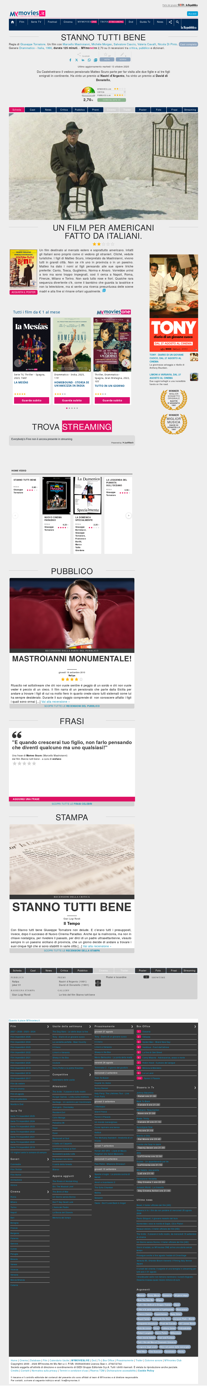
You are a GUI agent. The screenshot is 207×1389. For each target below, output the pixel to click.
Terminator (170, 1351)
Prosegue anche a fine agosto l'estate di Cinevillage (161, 1255)
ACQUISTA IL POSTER (23, 292)
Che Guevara (155, 1351)
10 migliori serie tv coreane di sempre (29, 1152)
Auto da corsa (144, 1328)
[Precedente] (15, 515)
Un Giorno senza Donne (64, 1196)
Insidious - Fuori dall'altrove (155, 1047)
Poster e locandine (116, 977)
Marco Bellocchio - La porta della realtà (113, 1057)
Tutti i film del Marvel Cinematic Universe (157, 1342)
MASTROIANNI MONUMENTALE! (72, 658)
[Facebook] (70, 60)
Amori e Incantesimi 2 (105, 1182)
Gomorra (167, 1295)
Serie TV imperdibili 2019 (23, 1147)
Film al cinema (17, 1088)
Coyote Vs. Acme (103, 1083)
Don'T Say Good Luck (63, 1202)
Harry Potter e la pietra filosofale (68, 1067)
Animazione (16, 1179)
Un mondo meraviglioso (106, 1122)
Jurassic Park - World (184, 1318)
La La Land (147, 1073)
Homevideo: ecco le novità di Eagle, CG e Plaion (160, 1223)
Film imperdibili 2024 (21, 1041)
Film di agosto (17, 1093)
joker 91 (16, 984)
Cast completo (188, 44)
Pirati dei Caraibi (168, 1323)
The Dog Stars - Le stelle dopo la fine (70, 1031)
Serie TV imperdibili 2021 (23, 1136)
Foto (158, 109)
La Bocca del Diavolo (63, 1212)
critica (133, 48)
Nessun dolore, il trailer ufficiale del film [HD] (158, 1228)
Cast (32, 109)
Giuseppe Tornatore (32, 44)
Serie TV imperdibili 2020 (23, 1142)
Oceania (146, 1031)
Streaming (190, 109)
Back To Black (143, 1101)
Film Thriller (16, 1169)
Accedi (192, 13)
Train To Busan (102, 1077)
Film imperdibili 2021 (21, 1057)
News (48, 109)
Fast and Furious (166, 1337)
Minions (141, 1295)
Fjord (55, 1133)
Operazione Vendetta (147, 1178)
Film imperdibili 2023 (21, 1047)
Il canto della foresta (62, 1164)
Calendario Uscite (59, 1360)
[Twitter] (77, 60)
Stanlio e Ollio (143, 1135)
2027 (13, 1031)
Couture (56, 1062)
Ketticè (98, 1132)
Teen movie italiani (146, 1337)
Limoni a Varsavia (61, 1052)
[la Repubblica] (180, 7)
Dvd (94, 1360)
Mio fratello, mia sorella (148, 1170)
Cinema (24, 1360)
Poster (143, 109)
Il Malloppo (100, 1106)
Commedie (16, 1164)
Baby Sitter (176, 1314)
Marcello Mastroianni (76, 44)
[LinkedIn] (83, 60)
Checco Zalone (145, 1314)
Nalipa (15, 981)
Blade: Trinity (143, 1118)
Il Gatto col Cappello (62, 1143)
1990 (49, 48)
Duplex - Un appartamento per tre (153, 1161)
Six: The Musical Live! (63, 1186)
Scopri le (72, 706)
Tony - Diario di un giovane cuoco (69, 1036)
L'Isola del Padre (61, 1207)
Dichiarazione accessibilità (121, 1370)
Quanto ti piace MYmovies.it (24, 1020)
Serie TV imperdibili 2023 (23, 1126)
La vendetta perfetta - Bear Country (69, 1041)
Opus (176, 1304)
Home (14, 1360)
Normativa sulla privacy (44, 1370)
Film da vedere (18, 1083)
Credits (15, 1370)
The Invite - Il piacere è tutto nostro (69, 1091)
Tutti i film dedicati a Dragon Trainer (154, 1304)
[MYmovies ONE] (114, 312)
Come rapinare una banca (107, 1127)
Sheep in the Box (61, 1057)
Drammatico (27, 48)
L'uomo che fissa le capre (149, 1144)
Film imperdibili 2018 (21, 1073)
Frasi (174, 109)
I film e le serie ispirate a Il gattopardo (155, 1309)
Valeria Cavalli (146, 44)
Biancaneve (182, 1309)
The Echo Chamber (104, 1187)
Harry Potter (161, 1333)
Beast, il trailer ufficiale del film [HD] (154, 1205)
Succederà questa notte (64, 1153)
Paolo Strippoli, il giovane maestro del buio (157, 1218)
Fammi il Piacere (103, 1116)
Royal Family (144, 1318)
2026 (19, 1031)
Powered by (116, 443)
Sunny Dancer (101, 1088)
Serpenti (99, 1197)
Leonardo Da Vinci (161, 1318)
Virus (156, 1328)
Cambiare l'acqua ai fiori (64, 1148)
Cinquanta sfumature (147, 1323)
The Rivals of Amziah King (65, 1181)
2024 (33, 1031)
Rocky (181, 1351)
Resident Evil (59, 1112)
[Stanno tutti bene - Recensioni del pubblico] (72, 647)
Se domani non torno (63, 1159)
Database (35, 1360)
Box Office (108, 1360)
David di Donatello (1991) (74, 984)
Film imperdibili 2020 (21, 1062)
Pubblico (80, 109)
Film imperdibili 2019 (21, 1067)
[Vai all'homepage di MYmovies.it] (27, 16)
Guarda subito (32, 400)
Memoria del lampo (62, 1217)
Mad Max (142, 1351)
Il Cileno (57, 1047)
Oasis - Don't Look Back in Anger (110, 1203)
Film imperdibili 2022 (21, 1052)
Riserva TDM (97, 1370)
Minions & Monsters (151, 1067)
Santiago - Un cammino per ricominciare (72, 1101)
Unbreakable (184, 1328)
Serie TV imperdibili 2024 (23, 1121)
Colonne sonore (153, 1360)
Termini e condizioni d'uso (74, 1370)
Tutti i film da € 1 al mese (36, 312)
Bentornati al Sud (61, 1138)
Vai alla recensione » (55, 701)
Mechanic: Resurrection (148, 1109)
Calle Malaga (59, 1117)
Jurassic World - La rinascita (150, 1187)
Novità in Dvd (17, 1104)
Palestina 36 (59, 1122)
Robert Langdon (145, 1333)
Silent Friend (101, 1111)
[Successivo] (129, 515)
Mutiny (98, 1192)
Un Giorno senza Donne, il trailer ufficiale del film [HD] (163, 1242)
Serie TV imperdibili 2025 (23, 1116)
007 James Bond (187, 1323)
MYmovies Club (173, 1360)
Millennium (175, 1333)
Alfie (139, 1152)
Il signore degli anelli (147, 1347)
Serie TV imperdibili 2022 (23, 1131)
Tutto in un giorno (110, 386)
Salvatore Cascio (125, 44)
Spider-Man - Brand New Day (156, 1041)
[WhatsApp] (89, 60)
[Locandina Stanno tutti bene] (23, 288)
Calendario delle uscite (64, 1079)
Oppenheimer (161, 1314)
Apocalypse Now (145, 1127)
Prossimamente (125, 1360)
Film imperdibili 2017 (21, 1078)
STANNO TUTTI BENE (72, 906)
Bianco (56, 1169)
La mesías (21, 382)
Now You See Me (145, 1300)
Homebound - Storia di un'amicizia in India (71, 384)
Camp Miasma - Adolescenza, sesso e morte (163, 1057)
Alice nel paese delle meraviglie (175, 1347)
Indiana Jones (168, 1328)
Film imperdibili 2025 (21, 1036)
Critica (64, 109)
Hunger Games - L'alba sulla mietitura (71, 1096)
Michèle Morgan (102, 44)
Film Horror (16, 1174)
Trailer (139, 1360)
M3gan (160, 1300)
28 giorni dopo (181, 1295)
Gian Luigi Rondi (21, 994)
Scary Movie (154, 1295)
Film (45, 1360)
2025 (26, 1031)
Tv (99, 1360)
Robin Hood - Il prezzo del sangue (158, 1062)
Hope (55, 1127)
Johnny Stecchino (145, 1092)
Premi (95, 109)
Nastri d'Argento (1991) (73, 981)
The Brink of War (60, 1191)
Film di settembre (19, 1099)
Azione (14, 1185)
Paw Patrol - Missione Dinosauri (110, 1163)
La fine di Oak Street (152, 1052)
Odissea (146, 1036)
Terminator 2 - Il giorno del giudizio (111, 1067)
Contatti (25, 1370)
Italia (41, 48)
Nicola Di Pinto (167, 44)
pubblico (144, 48)
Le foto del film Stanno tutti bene (77, 994)
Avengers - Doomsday (63, 1107)
